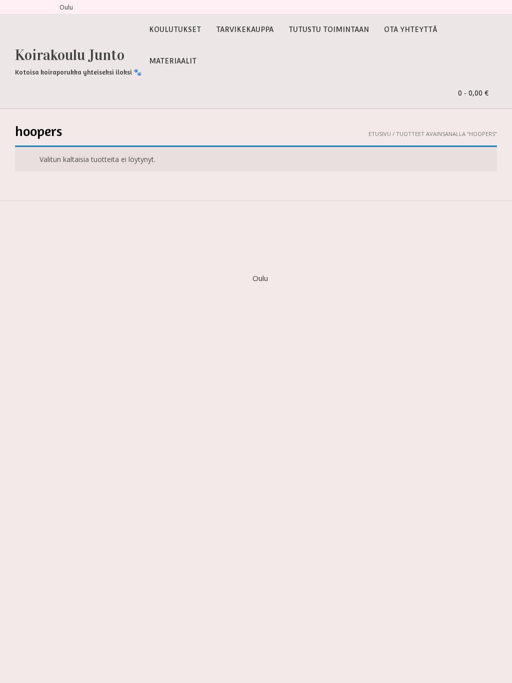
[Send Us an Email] (19, 7)
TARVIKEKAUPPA (245, 30)
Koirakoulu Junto (69, 55)
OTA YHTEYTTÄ (410, 30)
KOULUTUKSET (175, 30)
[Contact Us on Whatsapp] (43, 7)
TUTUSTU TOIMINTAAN (328, 30)
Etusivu (379, 134)
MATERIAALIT (172, 61)
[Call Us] (31, 7)
